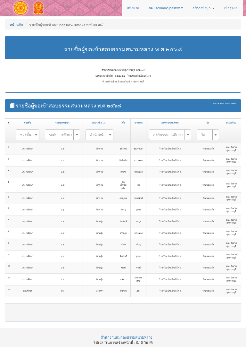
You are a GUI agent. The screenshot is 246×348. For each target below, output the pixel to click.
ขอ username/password (166, 7)
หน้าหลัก (16, 24)
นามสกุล (139, 122)
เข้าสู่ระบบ (231, 7)
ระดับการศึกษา (62, 122)
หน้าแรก (133, 7)
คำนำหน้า (97, 122)
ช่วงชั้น (27, 122)
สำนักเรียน (231, 122)
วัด (208, 122)
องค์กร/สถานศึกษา (170, 122)
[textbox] (25, 134)
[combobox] (27, 134)
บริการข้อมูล (202, 7)
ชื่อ (123, 122)
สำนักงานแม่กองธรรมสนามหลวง (126, 337)
